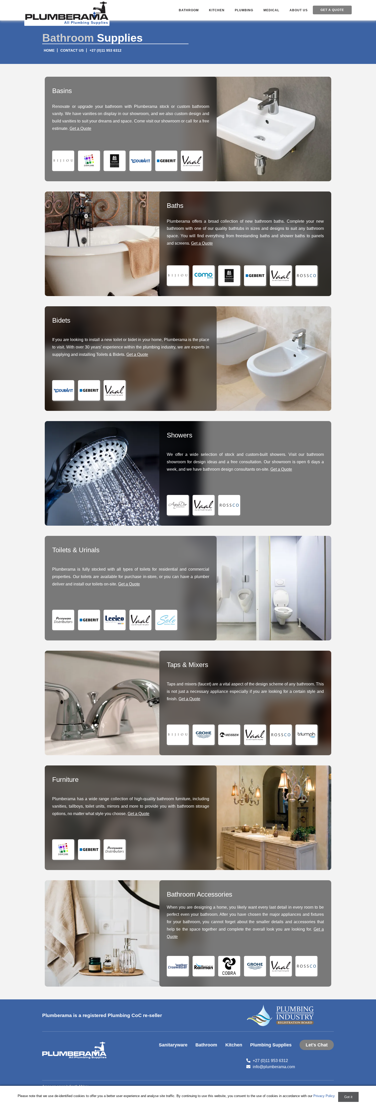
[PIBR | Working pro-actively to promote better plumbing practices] (281, 1015)
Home (49, 50)
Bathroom (189, 10)
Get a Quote (332, 10)
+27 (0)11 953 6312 (105, 50)
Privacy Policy (324, 1096)
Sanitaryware (173, 1044)
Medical (271, 10)
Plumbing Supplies (271, 1044)
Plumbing (244, 10)
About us (299, 10)
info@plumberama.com (274, 1067)
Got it (348, 1097)
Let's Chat (317, 1044)
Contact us (72, 50)
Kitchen (217, 10)
